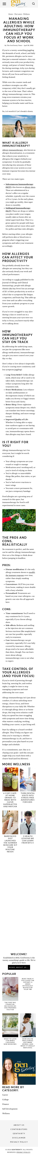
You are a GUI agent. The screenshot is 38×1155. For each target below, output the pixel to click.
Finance (5, 1104)
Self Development (10, 1109)
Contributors (19, 1129)
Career (5, 1095)
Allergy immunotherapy (12, 150)
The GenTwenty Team (14, 45)
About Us (19, 1125)
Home (10, 14)
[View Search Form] (33, 4)
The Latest (18, 14)
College (5, 1100)
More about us (18, 967)
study (17, 280)
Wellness (26, 14)
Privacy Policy (19, 1142)
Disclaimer (19, 1138)
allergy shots (30, 187)
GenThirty (19, 1133)
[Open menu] (4, 3)
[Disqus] (19, 879)
